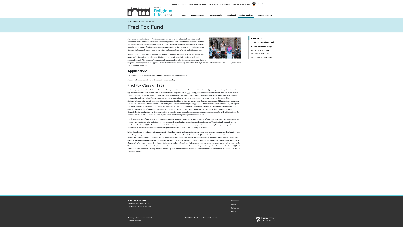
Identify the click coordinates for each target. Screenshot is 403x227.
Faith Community (215, 15)
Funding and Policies (138, 21)
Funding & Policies (246, 15)
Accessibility (134, 220)
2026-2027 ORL (241, 4)
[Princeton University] (253, 4)
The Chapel (231, 15)
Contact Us (175, 4)
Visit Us (184, 4)
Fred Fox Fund (262, 38)
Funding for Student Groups (261, 46)
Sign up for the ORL (219, 4)
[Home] (150, 12)
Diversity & (139, 218)
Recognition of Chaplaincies (261, 57)
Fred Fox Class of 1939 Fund (263, 42)
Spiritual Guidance (265, 15)
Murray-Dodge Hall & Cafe (197, 4)
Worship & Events (197, 15)
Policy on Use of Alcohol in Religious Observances (261, 51)
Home (129, 21)
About (184, 15)
